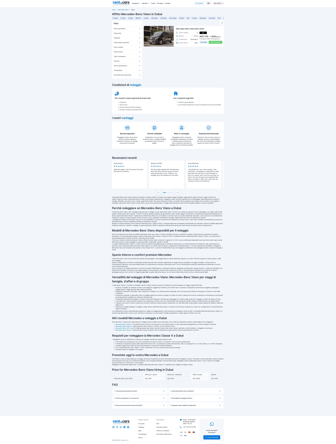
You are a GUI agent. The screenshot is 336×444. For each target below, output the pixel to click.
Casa (113, 10)
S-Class (130, 18)
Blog (139, 430)
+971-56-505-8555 (189, 427)
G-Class (115, 18)
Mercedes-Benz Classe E (123, 324)
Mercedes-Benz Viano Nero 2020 (190, 29)
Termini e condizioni (162, 430)
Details (205, 42)
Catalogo (141, 427)
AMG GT (138, 18)
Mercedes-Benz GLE (122, 328)
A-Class (181, 18)
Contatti (167, 3)
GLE (188, 18)
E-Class (146, 18)
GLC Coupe (172, 18)
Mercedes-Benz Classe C (123, 330)
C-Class (123, 18)
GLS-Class (154, 18)
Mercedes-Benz (123, 10)
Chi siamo (160, 3)
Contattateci (142, 434)
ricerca (200, 3)
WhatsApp (217, 42)
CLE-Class (163, 18)
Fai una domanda (211, 437)
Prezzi (153, 3)
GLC (219, 18)
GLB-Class (203, 18)
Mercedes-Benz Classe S (123, 326)
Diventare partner (161, 427)
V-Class (194, 18)
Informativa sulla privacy (164, 434)
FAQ (157, 423)
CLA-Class (212, 18)
